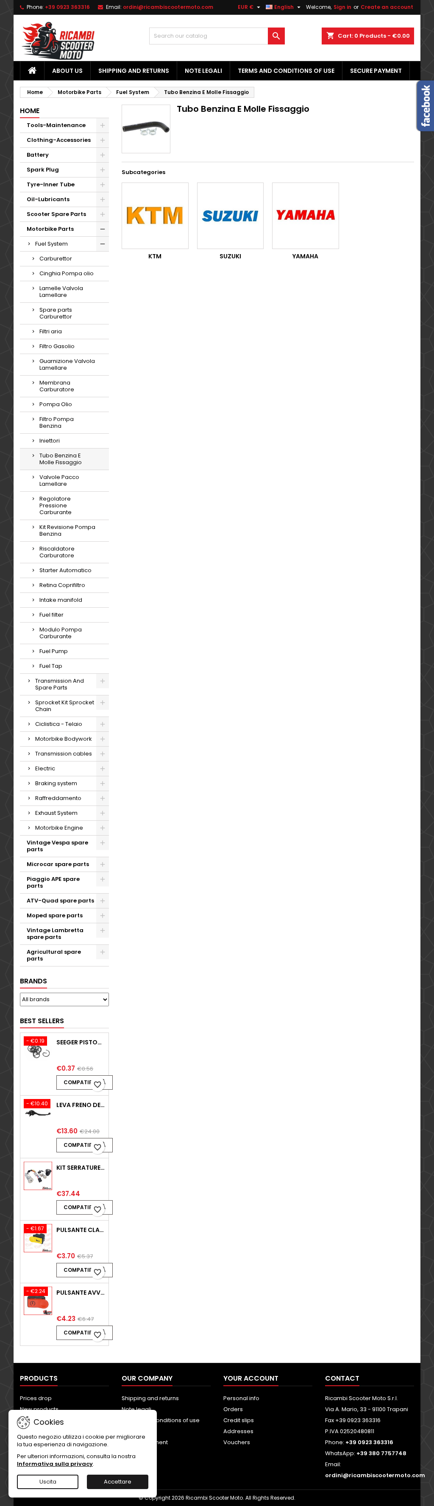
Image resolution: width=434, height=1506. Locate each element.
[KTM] (155, 216)
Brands (33, 981)
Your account (250, 1378)
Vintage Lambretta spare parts (55, 933)
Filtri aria (50, 331)
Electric (45, 768)
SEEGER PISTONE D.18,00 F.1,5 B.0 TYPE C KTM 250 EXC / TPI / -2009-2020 (80, 1042)
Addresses (238, 1431)
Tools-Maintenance (56, 125)
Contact (342, 1378)
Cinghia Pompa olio (66, 273)
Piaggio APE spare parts (53, 882)
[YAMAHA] (305, 216)
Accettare (117, 1482)
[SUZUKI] (230, 216)
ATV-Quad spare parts (60, 901)
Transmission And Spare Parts (59, 684)
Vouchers (236, 1442)
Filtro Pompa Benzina (56, 422)
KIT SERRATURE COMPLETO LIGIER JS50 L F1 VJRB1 (80, 1167)
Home (29, 111)
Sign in (342, 7)
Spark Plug (43, 170)
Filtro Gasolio (57, 346)
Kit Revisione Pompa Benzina (67, 530)
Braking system (56, 783)
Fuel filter (51, 615)
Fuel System (51, 244)
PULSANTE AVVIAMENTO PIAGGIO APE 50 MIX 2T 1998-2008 (80, 1292)
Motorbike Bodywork (63, 739)
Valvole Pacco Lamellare (59, 480)
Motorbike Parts (50, 229)
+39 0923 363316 (67, 7)
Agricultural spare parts (54, 955)
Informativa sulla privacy (55, 1464)
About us (67, 70)
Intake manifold (60, 600)
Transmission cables (63, 754)
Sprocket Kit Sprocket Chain (64, 705)
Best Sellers (42, 1021)
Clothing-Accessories (59, 140)
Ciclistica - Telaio (58, 724)
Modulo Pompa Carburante (60, 633)
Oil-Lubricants (48, 199)
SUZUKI (230, 256)
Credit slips (238, 1420)
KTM (154, 256)
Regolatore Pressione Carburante (55, 505)
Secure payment (376, 70)
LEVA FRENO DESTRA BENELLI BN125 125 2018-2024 (80, 1105)
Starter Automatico (65, 570)
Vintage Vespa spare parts (57, 846)
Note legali (203, 70)
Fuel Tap (50, 666)
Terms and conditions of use (286, 70)
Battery (38, 155)
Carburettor (55, 259)
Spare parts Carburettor (55, 313)
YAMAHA (305, 256)
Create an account (387, 7)
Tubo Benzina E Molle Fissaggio (60, 458)
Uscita (47, 1482)
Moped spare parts (55, 915)
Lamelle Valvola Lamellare (61, 291)
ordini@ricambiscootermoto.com (168, 7)
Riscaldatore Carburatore (57, 552)
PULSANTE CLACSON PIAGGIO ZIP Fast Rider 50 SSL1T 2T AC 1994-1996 (80, 1229)
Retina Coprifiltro (62, 585)
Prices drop (36, 1398)
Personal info (241, 1398)
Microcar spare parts (58, 864)
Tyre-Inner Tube (51, 184)
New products (39, 1409)
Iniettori (49, 441)
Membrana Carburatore (56, 386)
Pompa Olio (55, 404)
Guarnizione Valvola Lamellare (67, 364)
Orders (233, 1409)
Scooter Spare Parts (56, 214)
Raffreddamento (58, 798)
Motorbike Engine (59, 828)
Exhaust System (56, 813)
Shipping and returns (133, 70)
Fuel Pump (53, 651)
